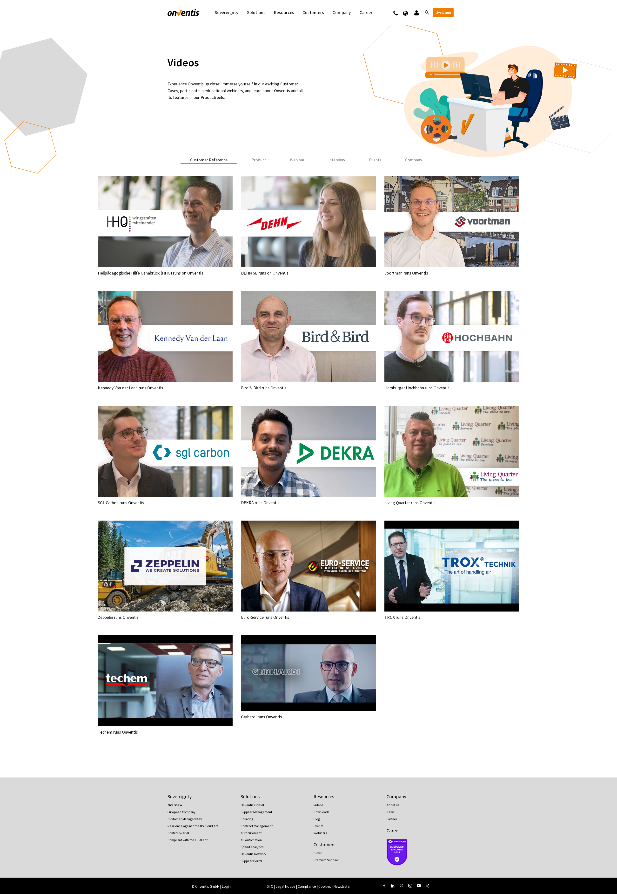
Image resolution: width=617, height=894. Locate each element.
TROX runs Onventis (402, 617)
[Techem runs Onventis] (165, 680)
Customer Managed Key (185, 819)
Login (226, 886)
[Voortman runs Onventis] (451, 221)
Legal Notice (285, 886)
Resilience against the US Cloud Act (193, 826)
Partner (392, 819)
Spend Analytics (252, 847)
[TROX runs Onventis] (451, 566)
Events (318, 826)
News (391, 812)
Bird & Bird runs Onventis (263, 388)
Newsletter (342, 886)
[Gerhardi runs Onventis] (308, 673)
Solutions (256, 12)
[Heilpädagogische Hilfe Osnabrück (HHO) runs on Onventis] (165, 221)
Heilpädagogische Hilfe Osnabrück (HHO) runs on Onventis (150, 273)
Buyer (318, 853)
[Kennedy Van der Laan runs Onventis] (165, 336)
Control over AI (178, 833)
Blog (317, 819)
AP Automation (251, 840)
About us (393, 805)
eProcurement (251, 833)
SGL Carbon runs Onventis (121, 502)
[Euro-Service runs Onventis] (308, 566)
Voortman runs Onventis (406, 273)
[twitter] (401, 885)
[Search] (426, 12)
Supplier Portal (251, 861)
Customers (313, 12)
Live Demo (443, 12)
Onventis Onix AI (252, 805)
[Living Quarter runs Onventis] (451, 451)
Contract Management (257, 826)
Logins (416, 12)
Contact (399, 12)
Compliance (307, 886)
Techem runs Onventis (118, 732)
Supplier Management (256, 812)
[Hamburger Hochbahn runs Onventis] (451, 336)
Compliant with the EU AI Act (188, 840)
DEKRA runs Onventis (260, 502)
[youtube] (419, 885)
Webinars (320, 833)
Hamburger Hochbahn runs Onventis (416, 388)
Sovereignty (226, 12)
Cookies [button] (324, 886)
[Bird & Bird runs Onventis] (308, 336)
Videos (318, 805)
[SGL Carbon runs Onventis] (165, 451)
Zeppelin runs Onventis (118, 617)
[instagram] (410, 885)
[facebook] (384, 885)
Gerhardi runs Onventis (261, 717)
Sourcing (247, 819)
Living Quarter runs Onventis (410, 502)
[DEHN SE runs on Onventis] (308, 221)
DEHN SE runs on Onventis (264, 273)
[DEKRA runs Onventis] (308, 451)
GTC (270, 886)
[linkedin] (393, 885)
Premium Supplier (326, 860)
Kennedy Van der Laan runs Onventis (130, 388)
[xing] (427, 885)
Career (393, 830)
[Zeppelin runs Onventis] (165, 566)
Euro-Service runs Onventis (265, 617)
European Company (181, 812)
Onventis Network (254, 854)
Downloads (321, 812)
